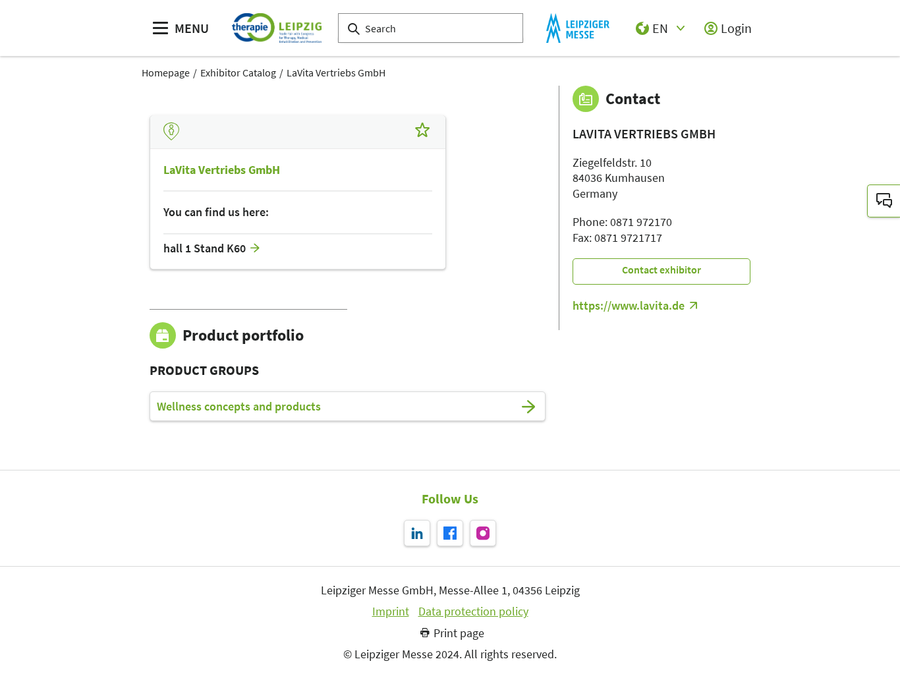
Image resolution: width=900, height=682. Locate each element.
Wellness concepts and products (239, 406)
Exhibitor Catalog (238, 72)
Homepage (166, 72)
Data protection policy (473, 611)
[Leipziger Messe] (577, 28)
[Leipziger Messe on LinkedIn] (417, 533)
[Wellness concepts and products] (528, 406)
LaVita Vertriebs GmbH (336, 72)
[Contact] (883, 201)
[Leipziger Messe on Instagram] (483, 533)
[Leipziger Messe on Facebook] (450, 533)
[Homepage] (276, 28)
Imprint (390, 611)
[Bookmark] (422, 131)
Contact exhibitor (661, 269)
